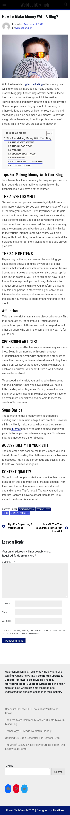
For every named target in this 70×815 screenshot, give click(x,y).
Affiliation (16, 150)
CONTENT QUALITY (22, 165)
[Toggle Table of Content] (47, 133)
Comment (8, 562)
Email (6, 612)
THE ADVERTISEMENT (23, 142)
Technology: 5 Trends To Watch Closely (28, 731)
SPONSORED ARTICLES (24, 153)
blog (5, 513)
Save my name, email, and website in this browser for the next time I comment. (34, 632)
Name (6, 603)
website (24, 513)
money (14, 513)
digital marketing (33, 84)
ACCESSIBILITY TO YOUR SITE (27, 161)
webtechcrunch (23, 28)
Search (9, 766)
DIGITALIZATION (26, 509)
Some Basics (18, 157)
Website (7, 621)
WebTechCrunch (34, 4)
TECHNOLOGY (43, 509)
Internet (16, 428)
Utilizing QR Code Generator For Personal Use (32, 738)
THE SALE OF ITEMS (22, 146)
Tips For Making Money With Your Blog (28, 138)
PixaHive (58, 810)
